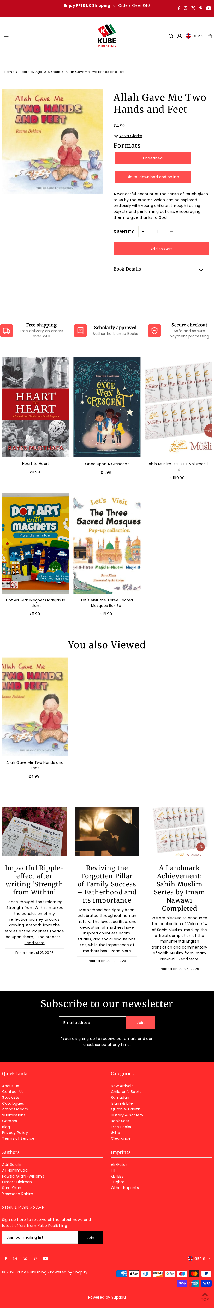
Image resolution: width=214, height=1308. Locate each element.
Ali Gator (119, 1164)
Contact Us (13, 1091)
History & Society (127, 1115)
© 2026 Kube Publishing (24, 1272)
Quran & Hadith (125, 1109)
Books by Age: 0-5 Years (40, 72)
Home (9, 72)
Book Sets (120, 1120)
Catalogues (13, 1103)
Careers (9, 1120)
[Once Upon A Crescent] (106, 407)
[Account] (179, 36)
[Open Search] (171, 36)
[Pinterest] (200, 8)
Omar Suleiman (17, 1182)
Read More (35, 942)
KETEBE (117, 1176)
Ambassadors (15, 1109)
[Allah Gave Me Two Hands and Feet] (35, 706)
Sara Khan (11, 1187)
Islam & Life (122, 1103)
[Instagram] (185, 8)
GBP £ (198, 36)
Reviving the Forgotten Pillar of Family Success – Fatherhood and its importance (106, 884)
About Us (10, 1085)
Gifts (115, 1132)
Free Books (121, 1126)
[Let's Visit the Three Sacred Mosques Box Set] (106, 543)
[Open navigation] (47, 36)
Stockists (10, 1097)
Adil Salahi (11, 1164)
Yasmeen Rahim (17, 1193)
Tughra (117, 1182)
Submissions (14, 1115)
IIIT (113, 1170)
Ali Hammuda (15, 1170)
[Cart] (210, 36)
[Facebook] (179, 8)
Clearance (121, 1138)
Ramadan (120, 1097)
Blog (6, 1126)
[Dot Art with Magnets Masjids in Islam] (35, 543)
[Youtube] (208, 8)
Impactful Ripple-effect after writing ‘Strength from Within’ (34, 880)
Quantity (124, 231)
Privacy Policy (15, 1132)
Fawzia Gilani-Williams (23, 1176)
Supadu (118, 1297)
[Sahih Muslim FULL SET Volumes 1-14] (178, 407)
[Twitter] (193, 8)
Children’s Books (126, 1091)
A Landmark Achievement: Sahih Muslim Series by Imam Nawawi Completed (179, 888)
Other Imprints (125, 1187)
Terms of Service (18, 1138)
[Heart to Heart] (35, 407)
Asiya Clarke (130, 136)
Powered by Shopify (68, 1272)
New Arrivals (122, 1085)
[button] (161, 269)
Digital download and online (153, 177)
